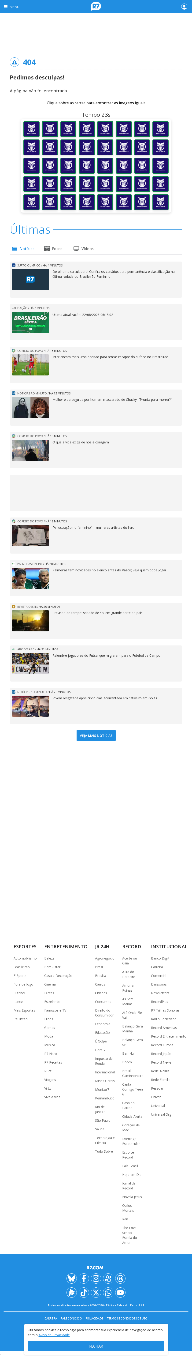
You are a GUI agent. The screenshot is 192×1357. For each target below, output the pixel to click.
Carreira (157, 967)
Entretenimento (66, 946)
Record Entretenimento (168, 1036)
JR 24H (102, 946)
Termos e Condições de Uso (127, 1318)
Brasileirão (22, 967)
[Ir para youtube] (120, 1292)
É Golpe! (101, 1041)
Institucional (169, 946)
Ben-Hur (128, 1053)
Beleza (49, 958)
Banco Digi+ (160, 958)
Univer (156, 1097)
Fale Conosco (71, 1318)
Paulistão (21, 1019)
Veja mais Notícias (96, 735)
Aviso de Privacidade (54, 1335)
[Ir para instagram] (96, 1278)
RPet (48, 1071)
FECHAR (96, 1346)
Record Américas (164, 1027)
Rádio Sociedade (163, 1019)
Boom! (127, 1062)
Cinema (50, 984)
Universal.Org (161, 1114)
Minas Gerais (105, 1081)
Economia (102, 1024)
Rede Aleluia (160, 1071)
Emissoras (159, 984)
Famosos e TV (55, 1010)
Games (49, 1027)
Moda (48, 1036)
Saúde (99, 1129)
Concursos (103, 1001)
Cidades (101, 993)
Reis (125, 1219)
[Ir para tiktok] (84, 1292)
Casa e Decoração (58, 975)
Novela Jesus (132, 1197)
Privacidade (94, 1318)
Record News (161, 1062)
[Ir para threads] (120, 1278)
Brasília (100, 975)
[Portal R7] (96, 6)
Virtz (47, 1088)
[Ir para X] (96, 1292)
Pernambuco (104, 1098)
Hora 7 (100, 1050)
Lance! (18, 1001)
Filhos (48, 1019)
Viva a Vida (52, 1097)
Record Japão (161, 1053)
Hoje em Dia (131, 1174)
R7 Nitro (50, 1053)
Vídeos (87, 248)
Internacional (105, 1072)
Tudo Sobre (104, 1151)
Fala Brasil (130, 1166)
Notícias (27, 248)
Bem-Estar (52, 967)
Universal (158, 1105)
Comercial (158, 975)
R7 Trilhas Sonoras (165, 1010)
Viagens (50, 1079)
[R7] (96, 1267)
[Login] (184, 6)
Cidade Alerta (132, 1116)
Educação (102, 1032)
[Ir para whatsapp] (108, 1292)
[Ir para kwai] (108, 1278)
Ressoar (157, 1088)
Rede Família (160, 1079)
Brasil (99, 967)
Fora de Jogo (23, 984)
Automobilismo (25, 958)
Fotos (57, 248)
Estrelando (52, 1001)
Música (49, 1045)
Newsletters (160, 993)
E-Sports (20, 975)
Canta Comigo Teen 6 (132, 1089)
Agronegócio (104, 958)
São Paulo (103, 1120)
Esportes (25, 946)
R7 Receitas (53, 1062)
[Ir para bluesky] (71, 1278)
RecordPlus (159, 1001)
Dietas (49, 993)
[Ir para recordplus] (71, 1292)
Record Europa (162, 1045)
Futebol (19, 993)
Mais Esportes (24, 1010)
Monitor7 (102, 1089)
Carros (100, 984)
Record (131, 946)
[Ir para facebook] (84, 1278)
